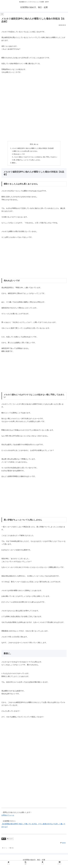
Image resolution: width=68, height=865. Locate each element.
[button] (62, 478)
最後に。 (14, 163)
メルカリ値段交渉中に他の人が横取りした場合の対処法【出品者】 (33, 148)
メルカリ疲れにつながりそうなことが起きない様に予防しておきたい (35, 157)
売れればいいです (19, 154)
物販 (4, 838)
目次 (31, 144)
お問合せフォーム (7, 815)
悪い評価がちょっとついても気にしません (26, 160)
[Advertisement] (34, 94)
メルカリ (11, 838)
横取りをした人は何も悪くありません (25, 151)
